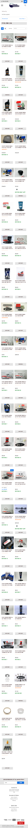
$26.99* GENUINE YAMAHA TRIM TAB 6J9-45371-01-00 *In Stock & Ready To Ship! (20, 282)
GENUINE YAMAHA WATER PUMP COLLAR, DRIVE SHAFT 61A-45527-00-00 (7, 720)
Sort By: (10, 28)
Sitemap (14, 800)
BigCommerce (9, 826)
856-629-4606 (5, 1)
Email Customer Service (14, 807)
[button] (14, 18)
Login (12, 797)
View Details (7, 94)
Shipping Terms (14, 810)
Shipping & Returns (14, 798)
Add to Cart (7, 61)
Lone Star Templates (20, 826)
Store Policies (14, 809)
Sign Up (15, 797)
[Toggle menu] (2, 5)
